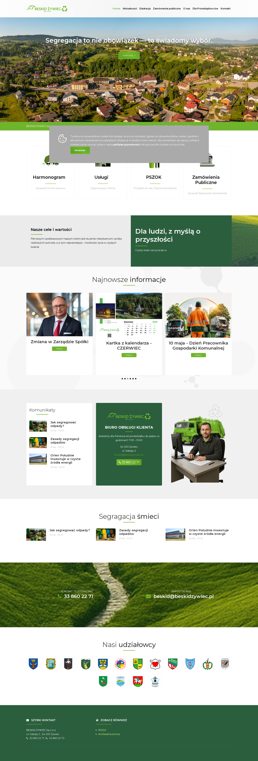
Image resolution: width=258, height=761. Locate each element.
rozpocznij (128, 55)
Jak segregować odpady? (63, 424)
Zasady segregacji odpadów (64, 440)
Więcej (59, 355)
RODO (102, 730)
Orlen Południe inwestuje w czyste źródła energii (65, 459)
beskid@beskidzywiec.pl (129, 454)
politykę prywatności (126, 144)
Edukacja (145, 8)
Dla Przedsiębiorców (205, 8)
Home (116, 8)
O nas (186, 8)
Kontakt (226, 8)
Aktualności (130, 8)
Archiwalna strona (109, 734)
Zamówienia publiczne (167, 8)
